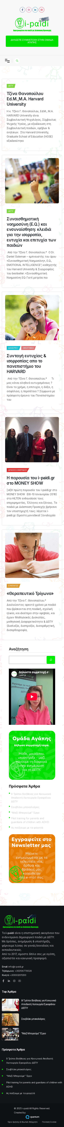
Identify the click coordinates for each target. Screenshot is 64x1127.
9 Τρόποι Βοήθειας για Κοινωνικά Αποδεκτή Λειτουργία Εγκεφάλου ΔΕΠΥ (31, 797)
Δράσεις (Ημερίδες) (17, 470)
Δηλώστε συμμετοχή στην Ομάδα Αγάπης (32, 41)
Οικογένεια (28, 348)
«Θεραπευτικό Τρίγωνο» (30, 593)
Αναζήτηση (18, 649)
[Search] (51, 660)
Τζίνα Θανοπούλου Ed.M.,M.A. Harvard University (25, 99)
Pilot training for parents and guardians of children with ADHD (30, 820)
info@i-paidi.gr (16, 966)
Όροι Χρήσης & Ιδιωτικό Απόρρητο (23, 1122)
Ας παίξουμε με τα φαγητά (27, 827)
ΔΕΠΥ (10, 86)
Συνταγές (13, 585)
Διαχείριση (13, 348)
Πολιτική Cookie (49, 1122)
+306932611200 (18, 975)
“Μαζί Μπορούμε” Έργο (25, 812)
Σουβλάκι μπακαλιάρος (25, 807)
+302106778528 (23, 971)
